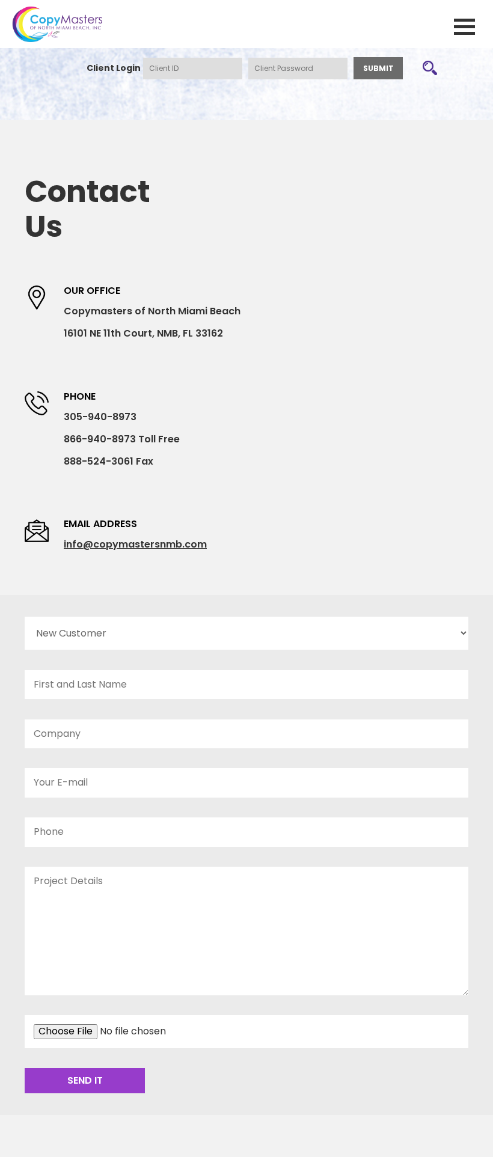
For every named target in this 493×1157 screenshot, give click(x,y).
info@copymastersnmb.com (135, 544)
